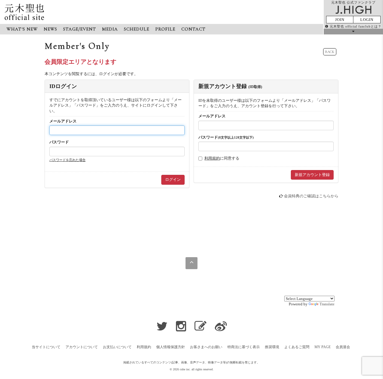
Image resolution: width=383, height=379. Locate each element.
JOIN (339, 19)
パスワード (59, 142)
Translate (327, 304)
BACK (329, 52)
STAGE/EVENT (79, 29)
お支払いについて (117, 347)
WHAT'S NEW (22, 29)
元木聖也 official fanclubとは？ (356, 26)
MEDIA (110, 29)
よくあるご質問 (296, 347)
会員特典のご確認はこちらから (311, 196)
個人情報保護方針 (170, 347)
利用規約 (212, 158)
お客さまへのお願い (206, 347)
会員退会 (343, 347)
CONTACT (193, 29)
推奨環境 (272, 347)
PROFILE (165, 29)
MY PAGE (322, 347)
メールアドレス (63, 121)
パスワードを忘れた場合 (67, 160)
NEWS (50, 29)
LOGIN (366, 19)
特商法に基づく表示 (243, 347)
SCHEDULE (136, 29)
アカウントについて (82, 347)
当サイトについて (46, 347)
